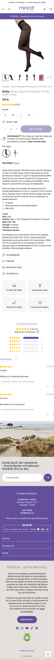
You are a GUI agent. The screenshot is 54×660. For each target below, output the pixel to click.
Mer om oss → (27, 619)
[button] (8, 104)
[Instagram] (22, 628)
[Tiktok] (32, 628)
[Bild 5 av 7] (34, 78)
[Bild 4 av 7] (27, 78)
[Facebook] (17, 628)
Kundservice (12, 273)
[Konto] (45, 9)
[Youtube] (27, 628)
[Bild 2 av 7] (13, 78)
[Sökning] (9, 9)
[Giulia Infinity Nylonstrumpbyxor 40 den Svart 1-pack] (6, 153)
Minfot (30, 656)
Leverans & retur (14, 267)
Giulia (16, 162)
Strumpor (6, 86)
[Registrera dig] (48, 478)
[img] (6, 366)
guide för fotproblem (33, 610)
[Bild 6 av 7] (41, 78)
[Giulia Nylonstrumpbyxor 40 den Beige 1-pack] (15, 153)
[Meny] (3, 9)
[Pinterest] (36, 628)
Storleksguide (13, 254)
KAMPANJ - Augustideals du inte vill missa (27, 16)
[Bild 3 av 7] (20, 78)
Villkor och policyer (27, 651)
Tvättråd (10, 261)
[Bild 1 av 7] (5, 78)
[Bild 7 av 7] (49, 78)
